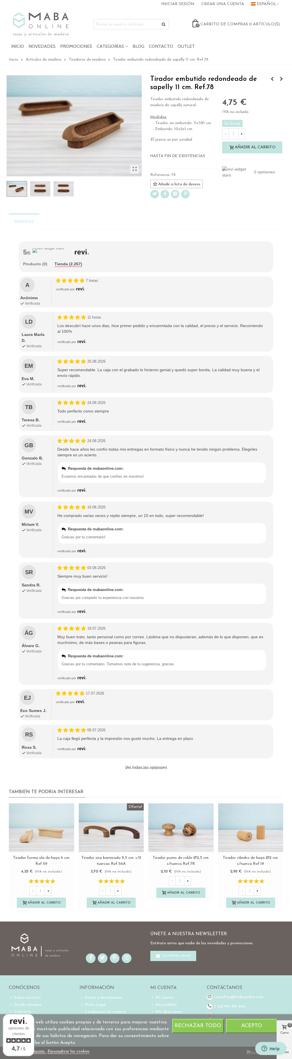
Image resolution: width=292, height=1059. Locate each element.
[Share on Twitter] (154, 194)
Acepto (251, 1026)
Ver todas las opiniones (146, 767)
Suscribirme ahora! (176, 955)
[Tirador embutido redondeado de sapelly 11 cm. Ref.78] (134, 169)
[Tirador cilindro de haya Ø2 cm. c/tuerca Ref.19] (250, 827)
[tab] (35, 264)
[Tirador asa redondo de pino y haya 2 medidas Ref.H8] (281, 79)
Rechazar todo (198, 1026)
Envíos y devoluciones (104, 998)
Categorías (110, 46)
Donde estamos (28, 1005)
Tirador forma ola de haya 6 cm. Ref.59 (41, 861)
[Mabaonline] (40, 24)
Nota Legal (95, 1005)
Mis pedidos (166, 1005)
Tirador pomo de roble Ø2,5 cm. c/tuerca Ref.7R (181, 861)
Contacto (161, 46)
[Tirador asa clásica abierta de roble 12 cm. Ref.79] (272, 79)
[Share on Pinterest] (185, 194)
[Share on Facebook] (165, 194)
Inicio (17, 46)
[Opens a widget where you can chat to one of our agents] (270, 1049)
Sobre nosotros (27, 998)
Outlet (186, 46)
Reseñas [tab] (24, 222)
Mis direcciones (168, 1012)
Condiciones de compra (105, 1012)
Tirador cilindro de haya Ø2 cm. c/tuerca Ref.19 (251, 861)
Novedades (42, 46)
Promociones (76, 46)
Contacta (22, 1012)
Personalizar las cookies (69, 1051)
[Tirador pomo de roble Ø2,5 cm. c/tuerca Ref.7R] (181, 827)
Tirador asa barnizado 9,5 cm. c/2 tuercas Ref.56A (111, 861)
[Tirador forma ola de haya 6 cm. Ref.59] (41, 827)
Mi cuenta (164, 998)
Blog (138, 46)
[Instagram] (175, 194)
